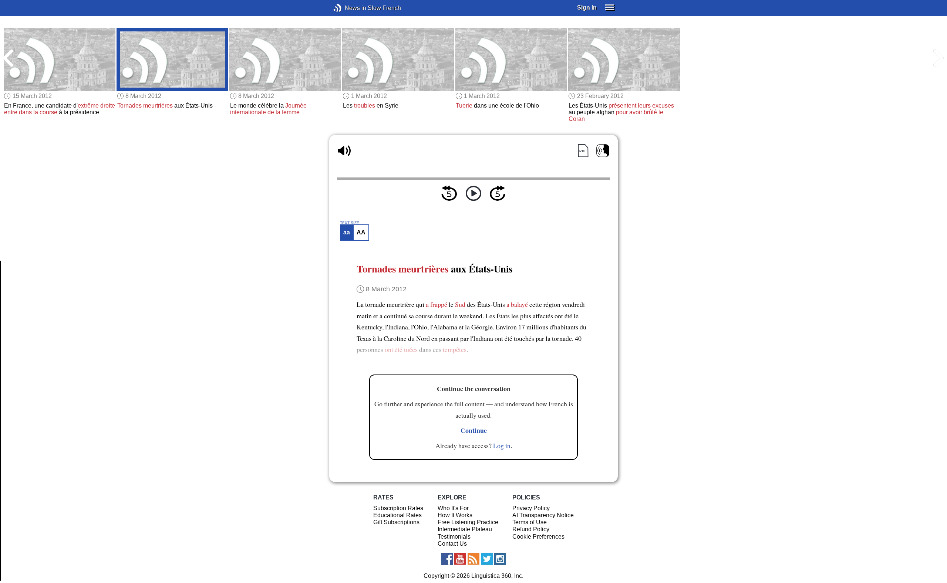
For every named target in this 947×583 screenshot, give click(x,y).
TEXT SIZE (349, 223)
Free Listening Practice (468, 522)
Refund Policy (530, 529)
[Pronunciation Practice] (603, 150)
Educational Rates (397, 515)
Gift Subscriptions (396, 522)
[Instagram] (500, 559)
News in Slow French (349, 8)
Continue (474, 430)
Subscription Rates (398, 508)
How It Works (455, 515)
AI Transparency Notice (543, 515)
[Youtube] (460, 559)
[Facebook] (447, 559)
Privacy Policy (531, 508)
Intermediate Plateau (465, 529)
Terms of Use (529, 522)
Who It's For (453, 508)
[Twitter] (487, 559)
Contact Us (452, 543)
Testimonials (454, 536)
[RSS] (473, 559)
